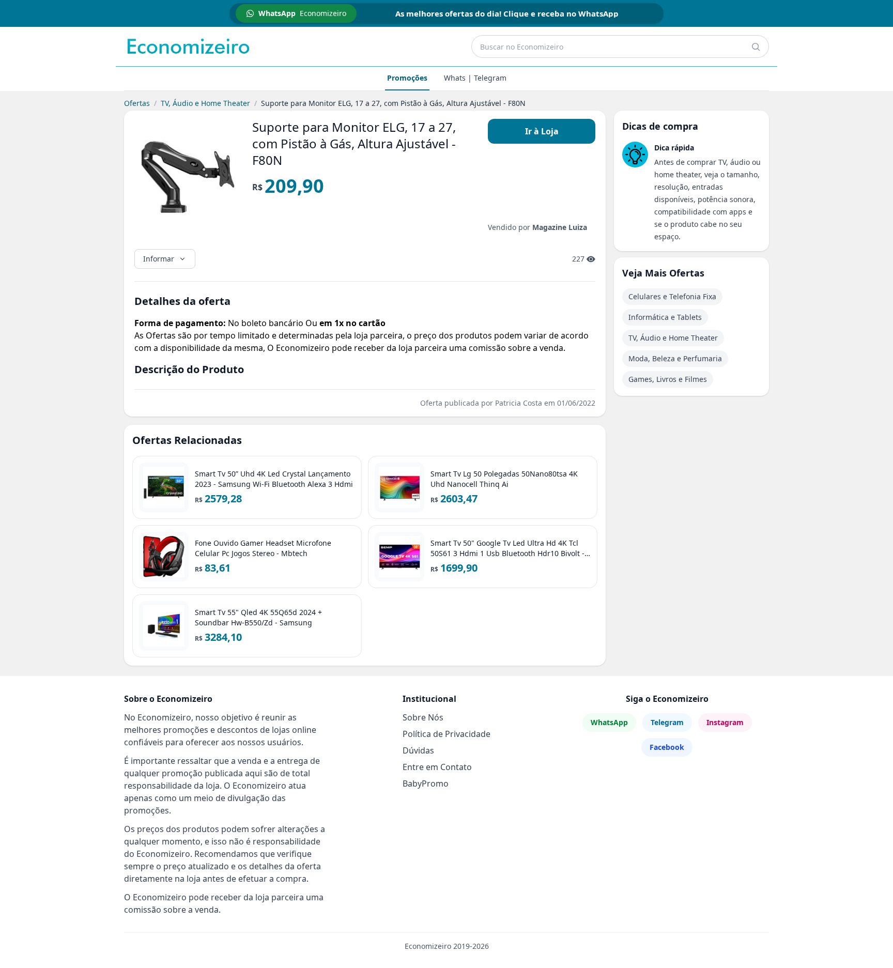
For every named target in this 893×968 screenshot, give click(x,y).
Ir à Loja (542, 131)
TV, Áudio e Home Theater (205, 103)
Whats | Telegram (475, 78)
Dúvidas (418, 750)
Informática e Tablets (665, 317)
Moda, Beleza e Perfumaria (675, 358)
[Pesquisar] (755, 46)
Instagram (725, 722)
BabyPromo (426, 783)
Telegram (667, 722)
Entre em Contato (437, 767)
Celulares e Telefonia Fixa (672, 296)
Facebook (667, 747)
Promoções (407, 78)
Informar (158, 259)
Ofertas (137, 103)
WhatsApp (609, 722)
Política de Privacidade (446, 734)
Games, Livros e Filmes (667, 379)
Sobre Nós (423, 717)
